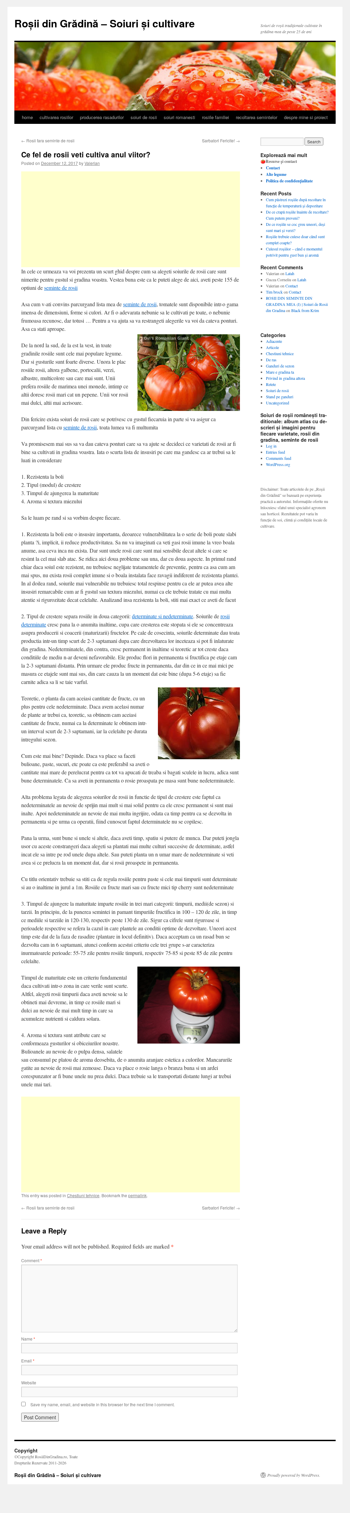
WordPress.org (278, 464)
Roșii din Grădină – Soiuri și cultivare (104, 23)
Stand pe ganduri (279, 396)
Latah (289, 273)
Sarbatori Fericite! (221, 140)
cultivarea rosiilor (56, 117)
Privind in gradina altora (285, 378)
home (27, 117)
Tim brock (274, 292)
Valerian (92, 163)
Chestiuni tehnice (83, 1195)
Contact (291, 285)
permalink (137, 1195)
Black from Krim (305, 310)
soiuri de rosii (144, 117)
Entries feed (275, 452)
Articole (272, 347)
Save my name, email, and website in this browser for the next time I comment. (102, 1404)
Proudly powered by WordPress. (293, 1475)
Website (28, 1382)
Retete (271, 384)
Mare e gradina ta (280, 372)
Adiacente (274, 341)
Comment (31, 1260)
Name (28, 1339)
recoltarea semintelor (256, 117)
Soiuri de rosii (277, 390)
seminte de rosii (61, 287)
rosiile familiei (215, 117)
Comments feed (278, 458)
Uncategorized (277, 402)
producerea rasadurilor (102, 117)
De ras (271, 359)
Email (28, 1360)
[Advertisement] (130, 219)
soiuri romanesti (179, 117)
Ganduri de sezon (280, 365)
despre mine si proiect (306, 117)
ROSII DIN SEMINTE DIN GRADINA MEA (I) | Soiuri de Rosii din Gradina (297, 304)
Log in (271, 446)
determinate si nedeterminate (162, 616)
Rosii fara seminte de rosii (48, 140)
